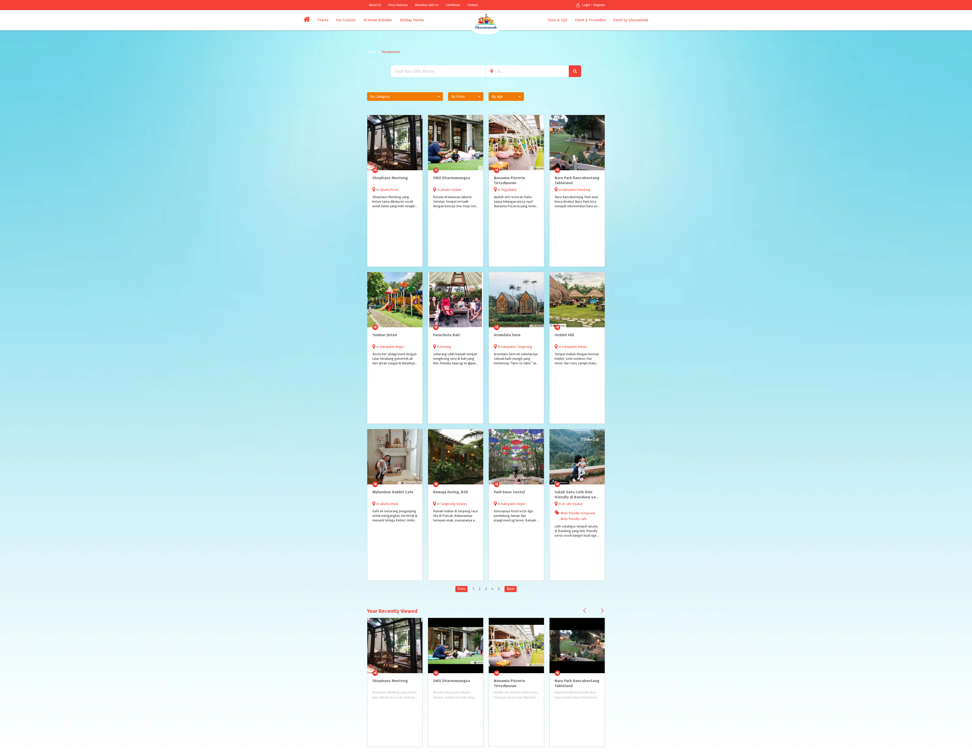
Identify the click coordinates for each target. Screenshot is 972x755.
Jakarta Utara (389, 504)
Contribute (453, 5)
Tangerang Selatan (453, 504)
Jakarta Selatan (451, 190)
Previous (584, 610)
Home (371, 52)
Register (599, 5)
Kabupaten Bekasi (574, 347)
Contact (472, 5)
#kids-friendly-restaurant (578, 513)
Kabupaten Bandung (576, 190)
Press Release (398, 5)
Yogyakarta (509, 190)
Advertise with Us (427, 5)
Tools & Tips (558, 20)
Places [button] (323, 20)
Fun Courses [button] (346, 20)
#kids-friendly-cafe (574, 519)
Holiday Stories (412, 20)
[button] (405, 96)
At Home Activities (377, 20)
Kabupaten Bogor (392, 347)
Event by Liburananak (630, 20)
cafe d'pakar (574, 504)
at (563, 504)
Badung (445, 347)
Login (586, 5)
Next (510, 589)
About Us (375, 5)
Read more (416, 170)
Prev (461, 589)
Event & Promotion (590, 20)
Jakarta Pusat (389, 190)
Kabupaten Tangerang (516, 347)
